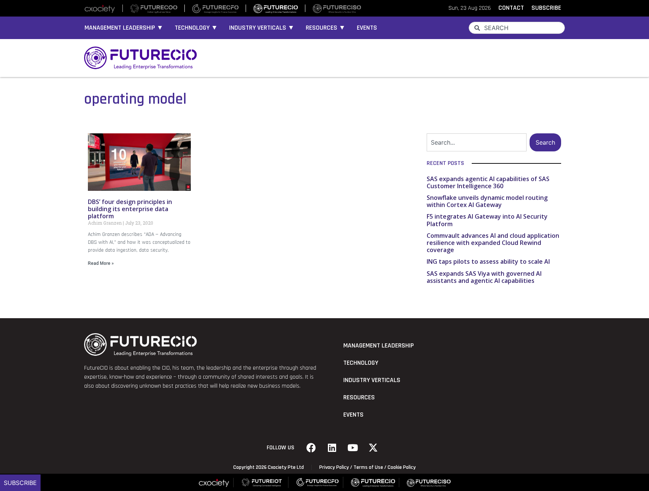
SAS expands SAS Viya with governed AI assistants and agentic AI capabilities (484, 277)
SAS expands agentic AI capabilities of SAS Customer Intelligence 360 (488, 182)
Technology (360, 363)
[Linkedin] (332, 447)
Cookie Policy (402, 467)
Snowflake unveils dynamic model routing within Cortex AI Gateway (487, 201)
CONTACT (511, 8)
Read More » (101, 263)
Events (367, 28)
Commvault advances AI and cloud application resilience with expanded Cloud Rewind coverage (493, 242)
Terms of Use (368, 467)
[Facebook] (311, 447)
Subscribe (20, 482)
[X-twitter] (373, 447)
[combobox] (517, 28)
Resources (359, 397)
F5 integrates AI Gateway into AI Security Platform (487, 220)
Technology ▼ (196, 28)
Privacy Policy (334, 467)
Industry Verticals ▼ (261, 28)
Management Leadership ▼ (124, 28)
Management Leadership (378, 345)
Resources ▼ (326, 28)
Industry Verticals (371, 380)
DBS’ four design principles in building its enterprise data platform (130, 209)
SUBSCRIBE (546, 8)
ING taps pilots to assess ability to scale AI (488, 261)
